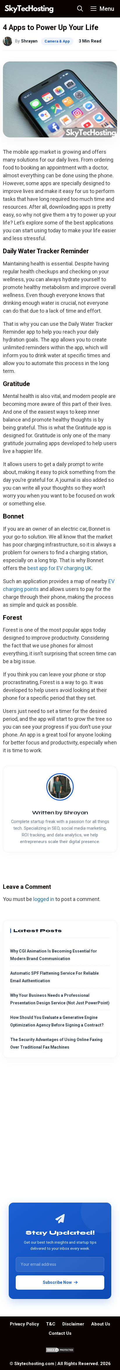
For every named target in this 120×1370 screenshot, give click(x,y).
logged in (43, 899)
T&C (50, 1324)
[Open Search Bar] (80, 8)
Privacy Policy (24, 1324)
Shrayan (29, 41)
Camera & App (57, 41)
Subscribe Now (57, 1282)
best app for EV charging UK (59, 568)
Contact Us (60, 1333)
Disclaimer (73, 1324)
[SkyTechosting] (29, 8)
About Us (100, 1324)
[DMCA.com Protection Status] (60, 1351)
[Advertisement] (60, 1132)
